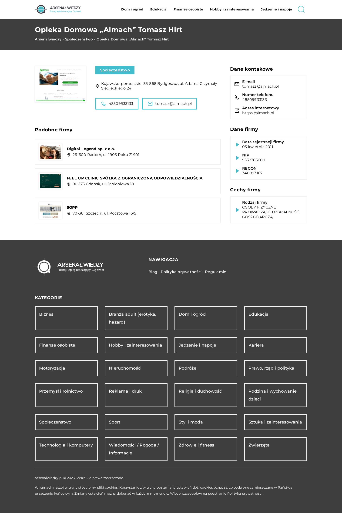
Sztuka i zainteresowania (275, 422)
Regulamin (215, 272)
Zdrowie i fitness (196, 445)
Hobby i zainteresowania (232, 9)
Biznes (46, 314)
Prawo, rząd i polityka (271, 368)
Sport (114, 422)
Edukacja (158, 9)
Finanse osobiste (188, 9)
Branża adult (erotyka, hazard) (132, 318)
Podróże (187, 368)
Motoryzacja (52, 368)
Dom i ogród (132, 9)
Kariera (256, 345)
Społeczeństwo (115, 70)
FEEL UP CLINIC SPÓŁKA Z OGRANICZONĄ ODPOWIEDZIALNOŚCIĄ (135, 178)
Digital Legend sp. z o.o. (91, 149)
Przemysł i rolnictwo (61, 391)
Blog (152, 272)
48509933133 (121, 103)
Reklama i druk (125, 391)
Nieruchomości (125, 368)
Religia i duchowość (200, 391)
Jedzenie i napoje (276, 9)
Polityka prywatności (181, 272)
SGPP (72, 207)
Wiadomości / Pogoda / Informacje (134, 449)
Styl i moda (191, 422)
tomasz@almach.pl (173, 103)
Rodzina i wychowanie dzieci (272, 395)
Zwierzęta (259, 445)
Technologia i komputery (66, 445)
